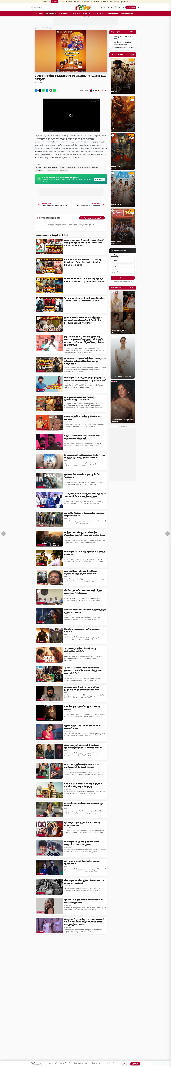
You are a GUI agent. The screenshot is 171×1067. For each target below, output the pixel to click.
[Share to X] (39, 90)
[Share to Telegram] (47, 90)
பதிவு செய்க (123, 278)
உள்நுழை (132, 7)
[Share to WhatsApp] (43, 90)
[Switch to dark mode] (119, 7)
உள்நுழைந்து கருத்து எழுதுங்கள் (93, 218)
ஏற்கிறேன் (135, 1064)
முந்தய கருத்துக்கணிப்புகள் (122, 281)
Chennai (61, 167)
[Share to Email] (50, 90)
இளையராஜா (64, 171)
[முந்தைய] (3, 533)
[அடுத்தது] (167, 533)
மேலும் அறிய (125, 1064)
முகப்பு (37, 28)
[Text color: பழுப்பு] (96, 90)
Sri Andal (38, 167)
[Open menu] (138, 7)
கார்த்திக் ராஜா (40, 171)
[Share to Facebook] (36, 90)
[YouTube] (108, 7)
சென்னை (95, 167)
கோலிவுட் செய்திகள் (47, 28)
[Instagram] (111, 7)
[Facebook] (101, 7)
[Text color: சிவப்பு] (98, 90)
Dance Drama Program (50, 167)
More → (132, 31)
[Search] (123, 7)
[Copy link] (58, 90)
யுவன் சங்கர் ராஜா (52, 171)
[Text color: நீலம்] (93, 90)
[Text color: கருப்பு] (91, 90)
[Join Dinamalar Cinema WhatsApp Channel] (115, 7)
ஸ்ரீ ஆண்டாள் (71, 167)
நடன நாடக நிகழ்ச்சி (84, 167)
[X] (104, 7)
